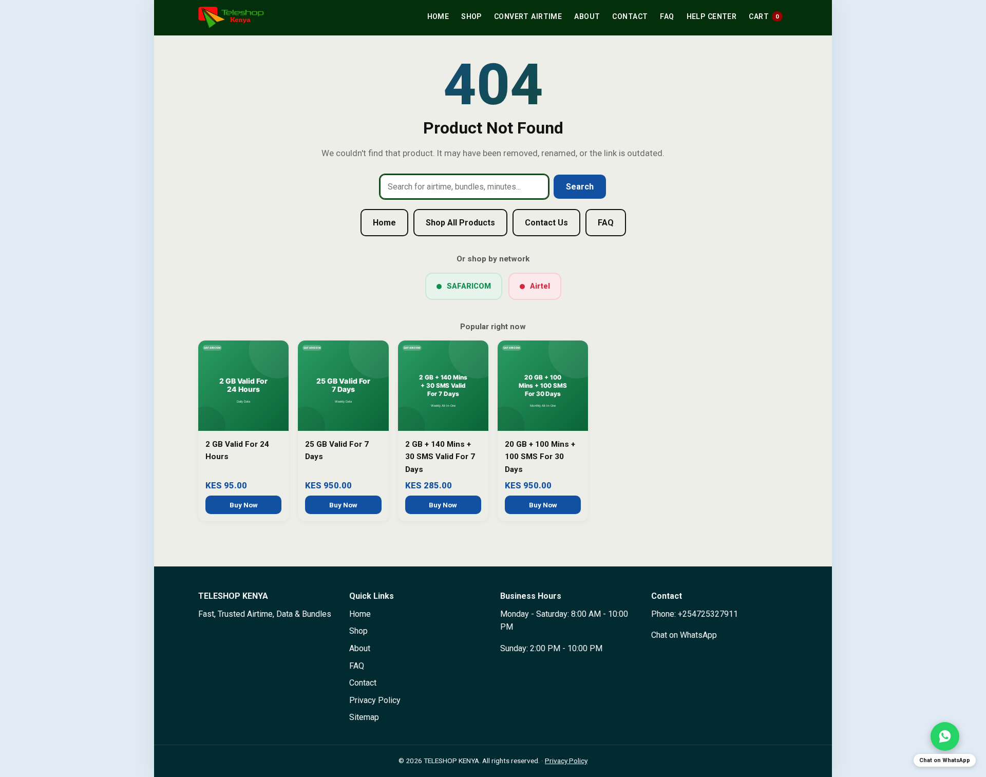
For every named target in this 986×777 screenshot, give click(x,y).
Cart (764, 16)
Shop (471, 16)
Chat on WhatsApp (684, 635)
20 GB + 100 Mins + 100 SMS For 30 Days (540, 457)
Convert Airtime (528, 16)
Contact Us (546, 223)
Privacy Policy (375, 700)
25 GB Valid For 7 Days (337, 450)
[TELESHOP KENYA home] (231, 17)
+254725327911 (708, 614)
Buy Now (244, 505)
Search (580, 187)
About (587, 16)
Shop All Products (460, 223)
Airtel (540, 286)
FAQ (667, 16)
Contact (630, 16)
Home (438, 16)
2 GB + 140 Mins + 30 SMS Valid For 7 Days (440, 457)
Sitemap (364, 717)
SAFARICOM (469, 286)
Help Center (712, 16)
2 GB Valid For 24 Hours (237, 450)
